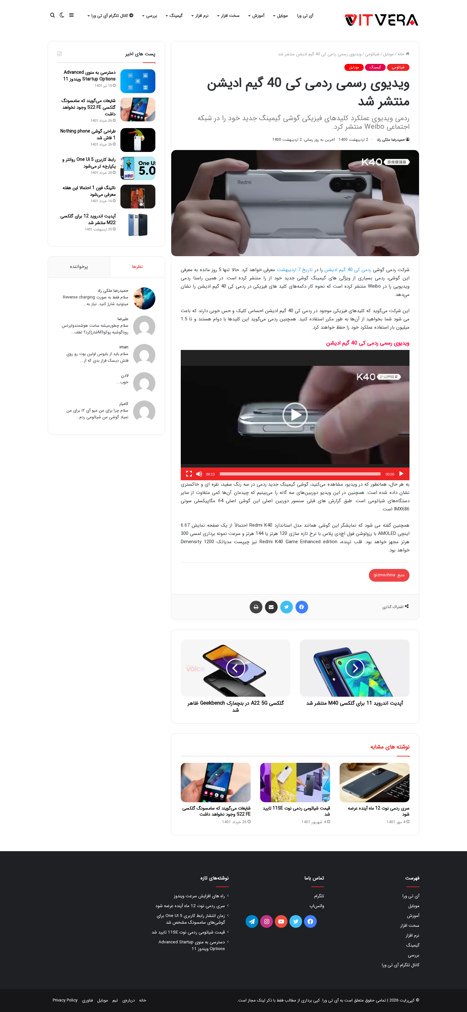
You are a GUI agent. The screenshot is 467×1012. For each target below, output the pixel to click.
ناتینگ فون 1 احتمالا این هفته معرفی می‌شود (89, 191)
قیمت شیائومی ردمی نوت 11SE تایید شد (296, 811)
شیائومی (372, 54)
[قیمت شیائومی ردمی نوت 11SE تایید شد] (295, 782)
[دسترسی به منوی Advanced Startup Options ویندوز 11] (137, 81)
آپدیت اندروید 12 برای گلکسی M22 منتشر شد (88, 219)
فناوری (87, 1000)
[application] (295, 415)
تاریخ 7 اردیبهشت (295, 270)
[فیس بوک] (301, 607)
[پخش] (401, 474)
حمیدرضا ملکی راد (391, 140)
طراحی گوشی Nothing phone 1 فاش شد (88, 134)
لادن (124, 375)
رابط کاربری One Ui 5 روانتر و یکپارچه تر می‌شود (89, 163)
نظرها (137, 266)
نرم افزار (201, 15)
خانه (401, 54)
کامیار (123, 403)
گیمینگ (176, 15)
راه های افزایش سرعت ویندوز (199, 896)
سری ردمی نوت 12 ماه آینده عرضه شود (378, 811)
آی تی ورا (305, 15)
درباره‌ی (128, 1000)
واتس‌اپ (316, 906)
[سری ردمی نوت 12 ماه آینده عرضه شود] (374, 782)
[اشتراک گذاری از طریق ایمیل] (271, 607)
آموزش (258, 15)
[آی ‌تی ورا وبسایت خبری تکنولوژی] (382, 20)
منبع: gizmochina (389, 575)
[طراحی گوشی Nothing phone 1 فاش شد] (137, 140)
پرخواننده (79, 266)
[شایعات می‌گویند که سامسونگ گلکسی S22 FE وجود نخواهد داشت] (216, 782)
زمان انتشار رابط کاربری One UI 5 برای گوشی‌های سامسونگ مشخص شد (191, 919)
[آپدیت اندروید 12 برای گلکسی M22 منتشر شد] (137, 225)
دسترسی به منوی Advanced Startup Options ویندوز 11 (89, 76)
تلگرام (319, 896)
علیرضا (123, 319)
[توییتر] (286, 607)
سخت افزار (230, 15)
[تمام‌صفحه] (189, 474)
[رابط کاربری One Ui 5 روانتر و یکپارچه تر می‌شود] (137, 168)
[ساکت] (199, 474)
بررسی (151, 15)
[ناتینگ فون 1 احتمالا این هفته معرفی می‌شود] (137, 197)
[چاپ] (256, 607)
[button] (295, 415)
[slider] (300, 473)
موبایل (282, 15)
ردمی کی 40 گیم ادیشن (347, 270)
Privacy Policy (65, 1000)
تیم (115, 1000)
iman (123, 347)
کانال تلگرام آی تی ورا (110, 15)
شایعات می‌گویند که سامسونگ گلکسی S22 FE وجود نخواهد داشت (216, 811)
